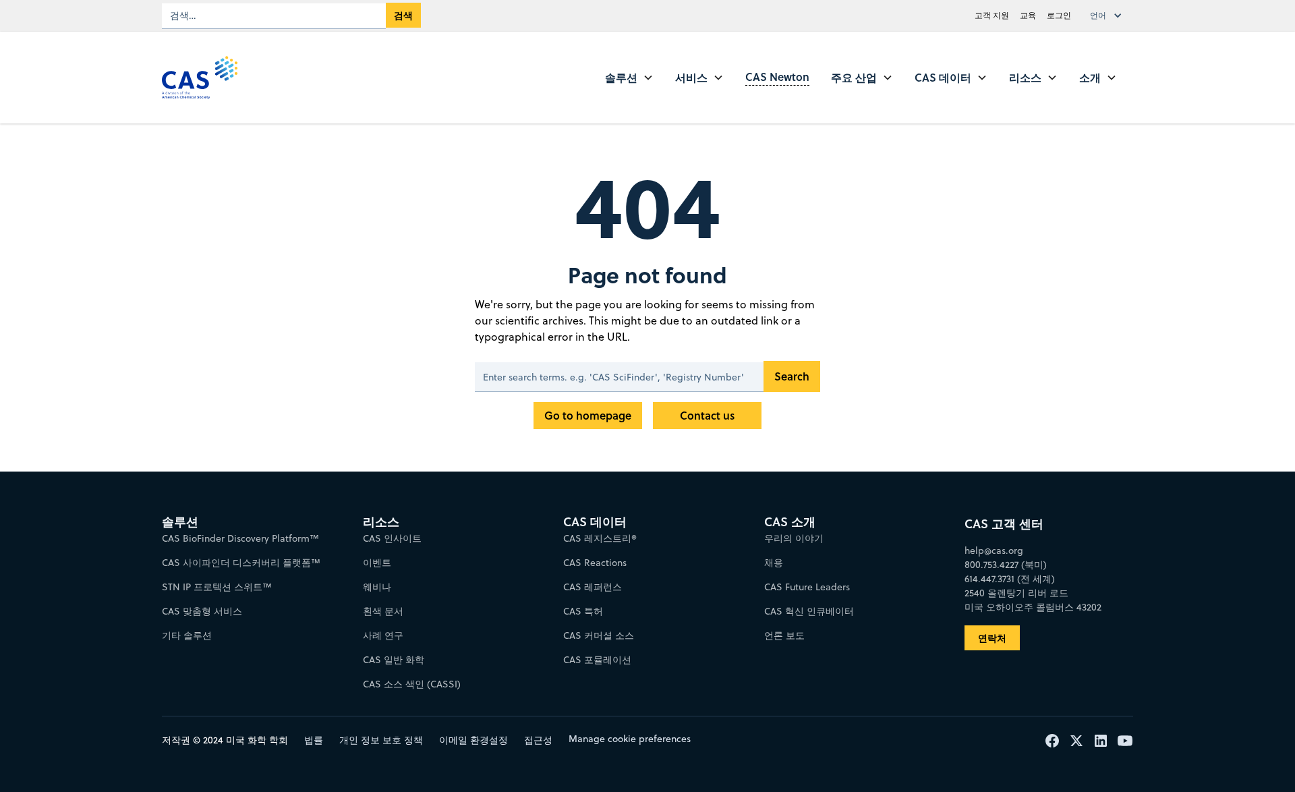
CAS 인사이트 (392, 538)
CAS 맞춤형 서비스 (202, 611)
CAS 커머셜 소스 (598, 635)
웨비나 (377, 587)
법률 (313, 740)
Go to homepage (587, 415)
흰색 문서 (383, 611)
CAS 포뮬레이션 (597, 660)
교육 (1028, 15)
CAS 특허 (583, 611)
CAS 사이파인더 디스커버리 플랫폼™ (241, 562)
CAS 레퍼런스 (592, 587)
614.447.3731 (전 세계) (1010, 579)
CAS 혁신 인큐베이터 (809, 611)
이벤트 (377, 562)
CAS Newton (777, 76)
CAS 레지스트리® (600, 538)
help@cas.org (994, 550)
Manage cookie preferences (630, 738)
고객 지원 (992, 15)
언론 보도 (784, 635)
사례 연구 (383, 635)
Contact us (707, 415)
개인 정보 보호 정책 (381, 740)
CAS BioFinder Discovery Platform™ (240, 538)
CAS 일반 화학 (393, 660)
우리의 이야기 (794, 538)
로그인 (1059, 15)
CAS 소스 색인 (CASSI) (412, 684)
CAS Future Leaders (807, 587)
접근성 (538, 740)
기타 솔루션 (187, 635)
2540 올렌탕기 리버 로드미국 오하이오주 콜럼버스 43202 (1033, 600)
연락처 (992, 638)
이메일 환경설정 (473, 740)
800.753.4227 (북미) (1006, 564)
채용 (773, 562)
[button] (1109, 15)
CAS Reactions (595, 562)
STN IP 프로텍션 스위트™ (217, 587)
